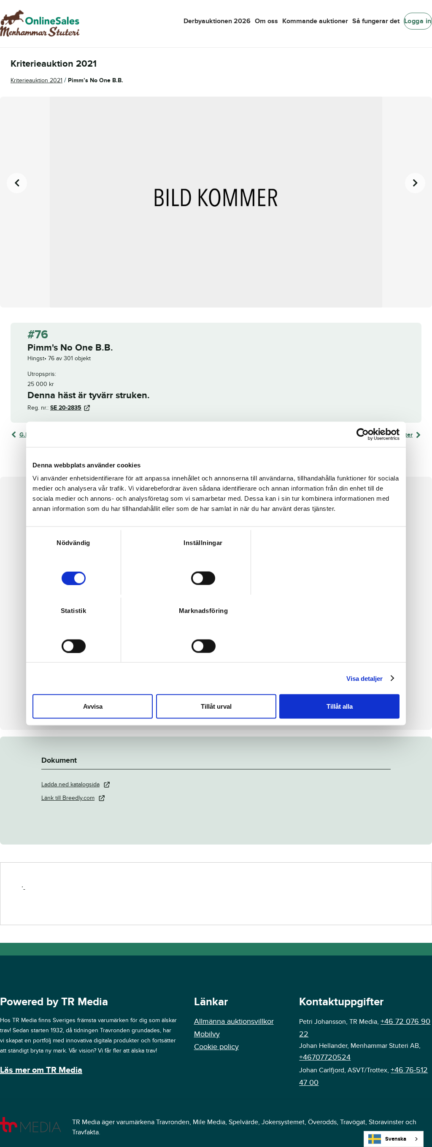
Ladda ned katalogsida (70, 784)
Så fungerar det (376, 21)
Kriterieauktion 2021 (36, 80)
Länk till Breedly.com (67, 798)
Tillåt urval (216, 706)
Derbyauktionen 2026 (217, 21)
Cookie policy (216, 1046)
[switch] (203, 578)
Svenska (395, 1139)
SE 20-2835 (65, 407)
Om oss (266, 21)
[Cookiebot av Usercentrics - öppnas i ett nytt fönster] (363, 434)
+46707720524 (325, 1057)
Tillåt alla (340, 706)
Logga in (418, 21)
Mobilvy (207, 1034)
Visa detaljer (364, 678)
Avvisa (93, 706)
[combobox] (394, 1139)
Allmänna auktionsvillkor (234, 1021)
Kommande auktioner (315, 21)
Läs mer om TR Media (41, 1070)
